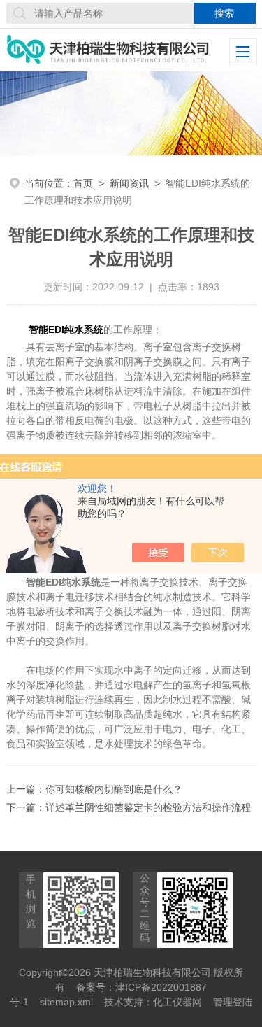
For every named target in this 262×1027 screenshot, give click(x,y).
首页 (83, 183)
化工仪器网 (177, 1001)
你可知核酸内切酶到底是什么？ (113, 789)
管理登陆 (232, 1001)
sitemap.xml (66, 1001)
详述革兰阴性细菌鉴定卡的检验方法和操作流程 (148, 807)
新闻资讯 (129, 183)
